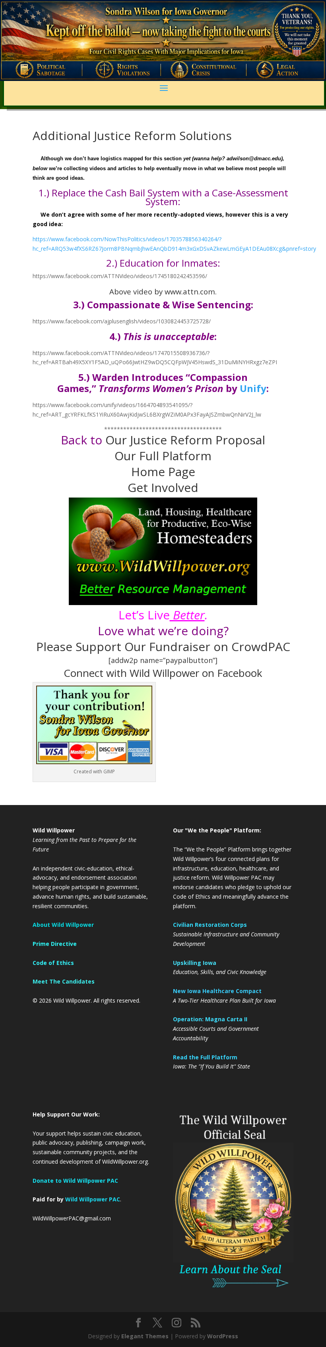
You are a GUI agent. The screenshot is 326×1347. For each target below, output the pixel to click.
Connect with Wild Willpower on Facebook (163, 673)
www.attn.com (190, 291)
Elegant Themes (145, 1336)
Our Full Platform (163, 456)
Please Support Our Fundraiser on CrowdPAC (163, 646)
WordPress (222, 1336)
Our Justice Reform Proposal (185, 440)
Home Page (163, 471)
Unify (253, 388)
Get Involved (163, 487)
